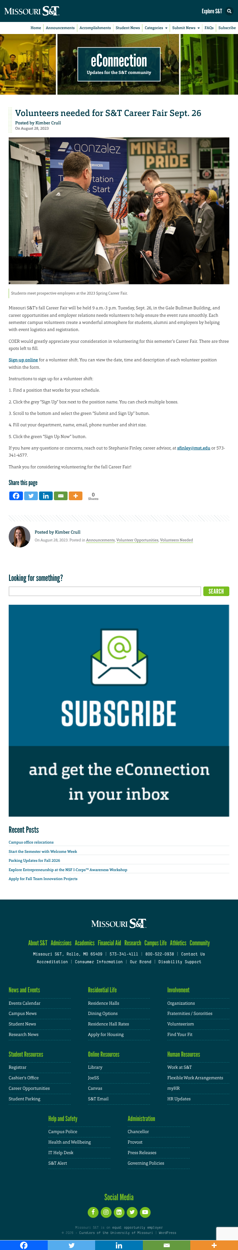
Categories (154, 27)
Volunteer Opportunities (138, 540)
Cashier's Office (24, 1078)
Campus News (23, 1013)
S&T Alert (57, 1163)
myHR (173, 1088)
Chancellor (138, 1132)
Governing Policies (146, 1163)
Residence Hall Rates (108, 1024)
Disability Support (179, 962)
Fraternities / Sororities (189, 1013)
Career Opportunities (29, 1088)
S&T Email (98, 1099)
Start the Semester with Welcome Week (43, 851)
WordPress (167, 1233)
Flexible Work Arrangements (195, 1078)
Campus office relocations (31, 842)
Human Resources (183, 1054)
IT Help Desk (60, 1153)
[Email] (61, 496)
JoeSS (93, 1078)
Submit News (184, 27)
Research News (23, 1034)
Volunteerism (180, 1024)
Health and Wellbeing (69, 1142)
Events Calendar (25, 1003)
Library (95, 1067)
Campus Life (155, 943)
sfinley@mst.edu (193, 448)
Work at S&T (179, 1067)
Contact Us (193, 954)
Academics (85, 943)
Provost (135, 1142)
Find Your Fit (179, 1034)
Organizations (181, 1003)
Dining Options (103, 1013)
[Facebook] (16, 496)
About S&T (37, 943)
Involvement (178, 990)
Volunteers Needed (176, 540)
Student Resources (26, 1054)
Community (200, 943)
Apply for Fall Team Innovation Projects (43, 878)
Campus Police (62, 1132)
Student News (128, 27)
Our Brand (140, 962)
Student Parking (24, 1099)
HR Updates (179, 1099)
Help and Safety (62, 1119)
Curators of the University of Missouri (116, 1233)
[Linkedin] (46, 496)
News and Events (24, 990)
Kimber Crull (48, 123)
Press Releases (142, 1153)
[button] (229, 11)
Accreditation (52, 962)
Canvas (95, 1088)
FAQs (209, 27)
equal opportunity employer (137, 1228)
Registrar (17, 1067)
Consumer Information (99, 962)
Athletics (178, 943)
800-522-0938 (159, 954)
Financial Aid (109, 943)
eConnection (119, 60)
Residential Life (102, 990)
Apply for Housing (106, 1034)
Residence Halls (103, 1003)
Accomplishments (95, 27)
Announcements (60, 27)
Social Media (119, 1197)
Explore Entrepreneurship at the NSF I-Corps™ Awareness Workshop (68, 869)
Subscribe (227, 27)
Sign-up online (23, 360)
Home (36, 27)
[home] (43, 11)
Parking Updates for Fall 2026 (34, 860)
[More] (75, 496)
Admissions (61, 943)
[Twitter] (31, 496)
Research (132, 943)
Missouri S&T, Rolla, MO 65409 (67, 954)
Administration (141, 1119)
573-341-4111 (123, 954)
